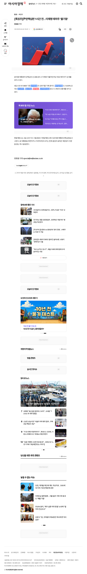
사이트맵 (6, 556)
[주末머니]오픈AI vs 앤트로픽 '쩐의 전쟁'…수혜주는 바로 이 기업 (49, 231)
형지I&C (36, 89)
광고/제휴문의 (14, 552)
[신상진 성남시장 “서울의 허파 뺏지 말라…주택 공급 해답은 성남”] (60, 426)
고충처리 (74, 552)
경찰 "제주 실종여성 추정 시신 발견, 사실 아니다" (42, 404)
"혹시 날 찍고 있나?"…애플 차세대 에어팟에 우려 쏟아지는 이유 (49, 250)
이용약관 (67, 552)
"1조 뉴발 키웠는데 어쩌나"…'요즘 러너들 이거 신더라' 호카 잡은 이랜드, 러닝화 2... (57, 114)
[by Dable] (63, 456)
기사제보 (44, 552)
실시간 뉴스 (32, 4)
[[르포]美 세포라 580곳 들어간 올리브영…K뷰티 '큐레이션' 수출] (26, 244)
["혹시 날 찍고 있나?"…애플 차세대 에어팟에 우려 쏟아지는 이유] (26, 254)
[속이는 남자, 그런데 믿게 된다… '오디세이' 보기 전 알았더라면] (27, 501)
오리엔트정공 (44, 89)
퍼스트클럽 (30, 552)
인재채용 (23, 552)
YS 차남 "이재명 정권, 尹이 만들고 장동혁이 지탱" (57, 119)
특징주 (21, 14)
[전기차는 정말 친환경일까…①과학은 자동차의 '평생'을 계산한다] (26, 224)
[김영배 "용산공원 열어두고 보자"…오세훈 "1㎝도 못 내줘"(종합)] (60, 416)
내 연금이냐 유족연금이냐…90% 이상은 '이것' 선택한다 (49, 211)
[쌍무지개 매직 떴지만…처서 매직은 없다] (27, 490)
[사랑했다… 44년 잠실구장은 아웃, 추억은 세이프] (27, 522)
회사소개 (6, 552)
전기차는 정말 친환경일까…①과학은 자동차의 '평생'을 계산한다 (49, 221)
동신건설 (28, 89)
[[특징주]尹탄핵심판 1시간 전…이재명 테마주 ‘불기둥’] (43, 51)
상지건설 (34, 86)
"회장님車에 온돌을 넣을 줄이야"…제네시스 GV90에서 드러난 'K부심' (50, 508)
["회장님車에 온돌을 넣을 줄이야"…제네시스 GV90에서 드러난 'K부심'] (27, 512)
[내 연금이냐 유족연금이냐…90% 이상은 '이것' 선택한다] (26, 214)
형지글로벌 (59, 86)
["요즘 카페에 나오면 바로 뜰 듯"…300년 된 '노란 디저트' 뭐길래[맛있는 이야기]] (60, 447)
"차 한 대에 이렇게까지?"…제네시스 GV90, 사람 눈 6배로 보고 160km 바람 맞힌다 (57, 110)
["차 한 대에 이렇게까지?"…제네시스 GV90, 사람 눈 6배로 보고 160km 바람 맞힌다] (60, 436)
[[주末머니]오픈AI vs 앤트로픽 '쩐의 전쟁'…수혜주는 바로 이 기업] (26, 234)
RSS (50, 552)
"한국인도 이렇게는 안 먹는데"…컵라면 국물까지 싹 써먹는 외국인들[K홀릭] (57, 124)
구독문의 (37, 552)
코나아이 (21, 89)
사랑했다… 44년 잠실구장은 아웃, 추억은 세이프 (50, 518)
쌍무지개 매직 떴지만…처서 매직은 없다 (49, 487)
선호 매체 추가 (39, 29)
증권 (15, 14)
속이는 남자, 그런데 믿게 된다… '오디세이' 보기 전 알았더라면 (50, 497)
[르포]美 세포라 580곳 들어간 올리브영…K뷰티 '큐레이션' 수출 (48, 241)
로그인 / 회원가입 (67, 4)
